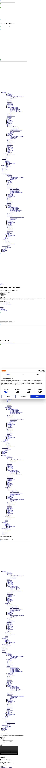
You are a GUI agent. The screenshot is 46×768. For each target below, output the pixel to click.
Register (10, 767)
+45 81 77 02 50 (6, 302)
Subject (1, 744)
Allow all (37, 396)
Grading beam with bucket (15, 109)
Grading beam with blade (14, 108)
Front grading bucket (11, 154)
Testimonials (7, 162)
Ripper (8, 119)
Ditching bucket (10, 104)
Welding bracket (13, 98)
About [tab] (38, 374)
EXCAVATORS (8, 93)
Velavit (8, 164)
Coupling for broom (13, 97)
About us (4, 159)
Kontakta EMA (5, 165)
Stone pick (9, 122)
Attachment (9, 95)
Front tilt (8, 155)
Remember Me (4, 765)
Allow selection (23, 396)
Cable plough (9, 102)
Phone (1, 739)
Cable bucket (9, 100)
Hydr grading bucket (11, 116)
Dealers (3, 170)
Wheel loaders (7, 153)
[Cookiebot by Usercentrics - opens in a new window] (39, 371)
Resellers (6, 167)
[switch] (17, 392)
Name (1, 737)
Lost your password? (4, 767)
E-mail (1, 738)
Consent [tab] (8, 374)
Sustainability (7, 161)
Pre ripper (9, 118)
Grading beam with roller (14, 110)
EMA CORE (4, 169)
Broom (8, 99)
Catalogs (4, 168)
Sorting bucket (10, 121)
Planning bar (12, 112)
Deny (8, 396)
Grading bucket (10, 113)
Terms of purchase (3, 310)
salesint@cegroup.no (7, 303)
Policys (1, 308)
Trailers (6, 156)
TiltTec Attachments (11, 163)
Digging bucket (10, 103)
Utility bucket (9, 123)
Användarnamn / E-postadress (5, 762)
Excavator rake (10, 105)
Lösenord (2, 763)
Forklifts (8, 106)
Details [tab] (23, 374)
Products (4, 92)
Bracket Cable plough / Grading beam (17, 96)
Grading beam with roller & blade (16, 111)
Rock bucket (9, 120)
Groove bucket (10, 114)
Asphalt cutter (9, 94)
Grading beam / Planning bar (12, 107)
